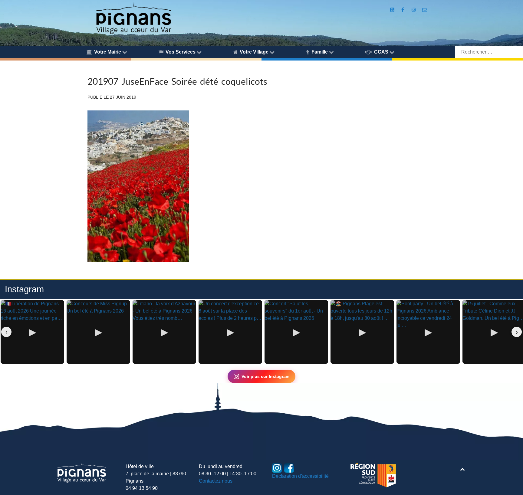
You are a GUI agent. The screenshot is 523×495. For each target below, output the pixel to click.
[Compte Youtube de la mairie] (393, 9)
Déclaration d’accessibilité (300, 476)
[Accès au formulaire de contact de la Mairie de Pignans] (424, 9)
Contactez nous (215, 481)
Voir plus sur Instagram (265, 376)
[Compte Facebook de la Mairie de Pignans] (403, 9)
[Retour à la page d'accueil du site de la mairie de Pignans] (133, 17)
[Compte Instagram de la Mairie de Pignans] (414, 9)
